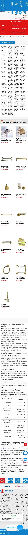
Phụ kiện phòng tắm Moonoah (10, 56)
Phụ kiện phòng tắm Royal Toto (16, 93)
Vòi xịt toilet (22, 88)
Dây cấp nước (3, 96)
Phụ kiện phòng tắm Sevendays (22, 97)
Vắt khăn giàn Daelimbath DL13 (5, 167)
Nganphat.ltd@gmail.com (6, 505)
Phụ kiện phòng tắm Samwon (10, 101)
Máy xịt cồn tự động (22, 52)
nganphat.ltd (25, 447)
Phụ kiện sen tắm (22, 80)
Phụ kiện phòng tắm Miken (10, 64)
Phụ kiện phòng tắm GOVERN (4, 109)
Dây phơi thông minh (22, 84)
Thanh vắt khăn (3, 51)
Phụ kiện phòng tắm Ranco (22, 109)
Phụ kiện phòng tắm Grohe (16, 97)
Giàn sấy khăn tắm (22, 55)
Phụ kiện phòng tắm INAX (16, 48)
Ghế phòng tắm (22, 100)
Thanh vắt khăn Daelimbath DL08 (5, 222)
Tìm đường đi (17, 506)
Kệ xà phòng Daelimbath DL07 (20, 222)
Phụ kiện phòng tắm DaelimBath (10, 89)
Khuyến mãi (22, 32)
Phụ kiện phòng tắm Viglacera (16, 89)
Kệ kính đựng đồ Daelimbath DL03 (20, 277)
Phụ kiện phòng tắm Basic (10, 109)
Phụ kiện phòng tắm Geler (10, 52)
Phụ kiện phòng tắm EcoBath (10, 48)
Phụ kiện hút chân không (22, 76)
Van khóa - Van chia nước (3, 101)
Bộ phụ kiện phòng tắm (22, 72)
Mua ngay (6, 144)
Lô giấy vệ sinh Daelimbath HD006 (21, 139)
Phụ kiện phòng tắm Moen (10, 80)
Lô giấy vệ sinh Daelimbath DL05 (20, 250)
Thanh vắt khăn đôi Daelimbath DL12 (21, 167)
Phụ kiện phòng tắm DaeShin (16, 68)
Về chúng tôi (17, 500)
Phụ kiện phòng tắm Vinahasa (10, 105)
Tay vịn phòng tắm (4, 84)
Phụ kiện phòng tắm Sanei (16, 109)
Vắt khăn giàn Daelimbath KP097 (6, 139)
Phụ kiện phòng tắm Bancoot (10, 93)
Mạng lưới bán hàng (12, 4)
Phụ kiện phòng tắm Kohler (16, 60)
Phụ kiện (24, 28)
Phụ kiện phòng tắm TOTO (16, 56)
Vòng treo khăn (3, 63)
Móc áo (4, 79)
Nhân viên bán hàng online (21, 4)
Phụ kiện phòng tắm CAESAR (16, 64)
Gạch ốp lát (14, 32)
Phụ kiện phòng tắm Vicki (16, 101)
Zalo (2, 5)
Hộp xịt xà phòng (22, 68)
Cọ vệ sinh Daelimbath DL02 (5, 305)
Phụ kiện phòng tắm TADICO (22, 105)
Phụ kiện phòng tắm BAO (10, 84)
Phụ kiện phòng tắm (10, 36)
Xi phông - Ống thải (3, 92)
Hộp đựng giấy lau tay (22, 64)
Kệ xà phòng (3, 72)
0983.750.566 (25, 462)
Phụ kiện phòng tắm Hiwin (4, 105)
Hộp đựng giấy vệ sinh (22, 60)
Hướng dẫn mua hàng (22, 503)
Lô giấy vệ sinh (3, 59)
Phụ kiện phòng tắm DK (16, 80)
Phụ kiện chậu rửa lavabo (22, 93)
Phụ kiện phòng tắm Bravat (10, 97)
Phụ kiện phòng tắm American (16, 52)
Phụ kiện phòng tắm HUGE (16, 76)
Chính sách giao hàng (22, 508)
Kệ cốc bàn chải (3, 76)
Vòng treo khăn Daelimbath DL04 (5, 277)
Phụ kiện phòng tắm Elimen (4, 113)
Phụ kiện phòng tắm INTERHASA (10, 113)
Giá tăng (16, 122)
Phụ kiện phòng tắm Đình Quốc (10, 72)
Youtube (3, 9)
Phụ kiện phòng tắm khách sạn (22, 48)
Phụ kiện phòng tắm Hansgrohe (16, 84)
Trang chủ (11, 21)
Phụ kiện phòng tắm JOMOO (10, 60)
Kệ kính (4, 67)
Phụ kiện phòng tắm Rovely (16, 105)
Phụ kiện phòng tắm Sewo (16, 72)
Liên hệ (17, 503)
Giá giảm (23, 122)
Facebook (3, 1)
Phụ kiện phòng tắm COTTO (10, 76)
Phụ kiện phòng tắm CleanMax (10, 68)
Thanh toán (16, 4)
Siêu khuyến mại (7, 122)
